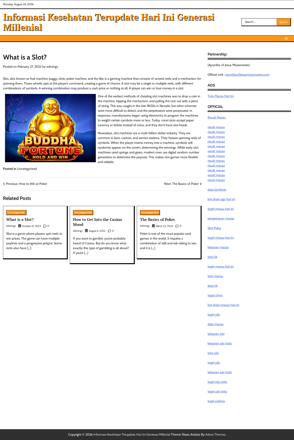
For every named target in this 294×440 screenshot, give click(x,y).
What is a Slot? (20, 219)
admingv (52, 66)
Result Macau (217, 117)
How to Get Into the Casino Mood (97, 222)
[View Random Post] (286, 38)
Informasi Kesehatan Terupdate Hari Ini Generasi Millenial (108, 22)
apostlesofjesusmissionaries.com (247, 75)
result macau (216, 127)
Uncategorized (27, 169)
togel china (215, 295)
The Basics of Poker (157, 219)
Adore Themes (215, 434)
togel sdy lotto (217, 382)
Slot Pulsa (214, 228)
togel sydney (216, 401)
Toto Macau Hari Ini (221, 96)
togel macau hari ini (221, 238)
